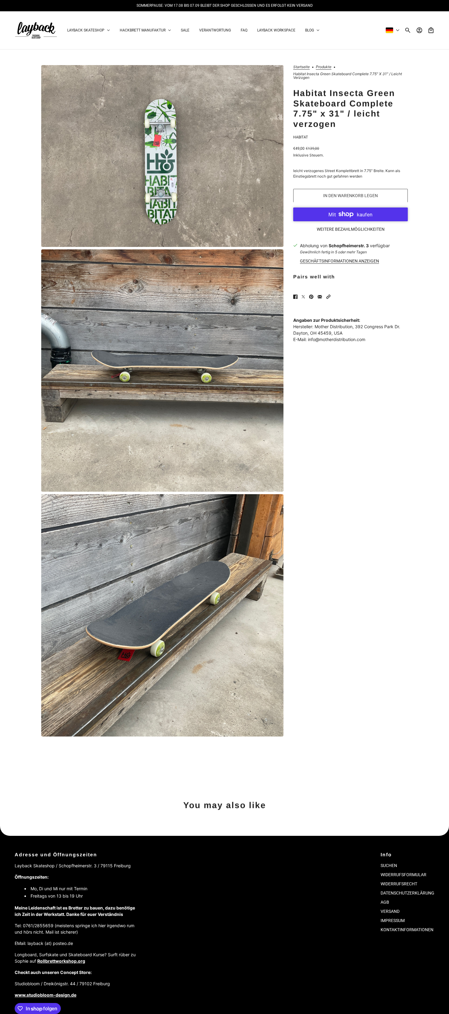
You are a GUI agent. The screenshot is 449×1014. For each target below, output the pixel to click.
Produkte (323, 67)
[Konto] (419, 30)
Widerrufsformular (403, 874)
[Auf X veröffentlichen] (303, 296)
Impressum (393, 920)
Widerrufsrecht (399, 883)
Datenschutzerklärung (407, 893)
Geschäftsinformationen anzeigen (339, 261)
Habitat (300, 137)
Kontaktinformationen (407, 929)
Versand (390, 911)
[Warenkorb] (431, 30)
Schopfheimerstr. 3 (349, 245)
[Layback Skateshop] (36, 30)
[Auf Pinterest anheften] (311, 296)
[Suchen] (407, 30)
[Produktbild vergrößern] (162, 156)
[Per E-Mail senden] (319, 296)
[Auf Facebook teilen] (295, 296)
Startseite (301, 67)
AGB (385, 902)
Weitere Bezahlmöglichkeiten (351, 228)
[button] (328, 296)
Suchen (389, 865)
